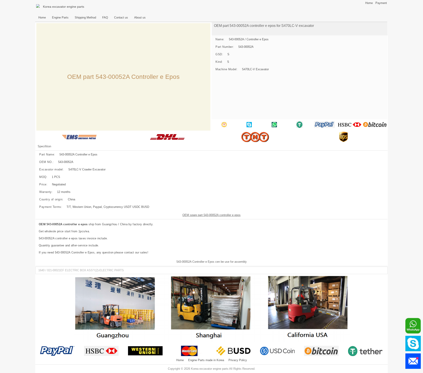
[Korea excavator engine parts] (38, 6)
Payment (381, 3)
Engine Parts (60, 17)
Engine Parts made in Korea (206, 360)
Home (369, 3)
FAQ (105, 17)
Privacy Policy (237, 360)
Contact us (121, 17)
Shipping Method (85, 17)
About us (140, 17)
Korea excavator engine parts (63, 6)
